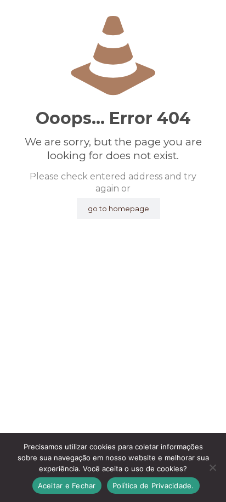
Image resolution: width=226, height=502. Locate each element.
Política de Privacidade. (153, 485)
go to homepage (118, 208)
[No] (212, 467)
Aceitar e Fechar (67, 485)
